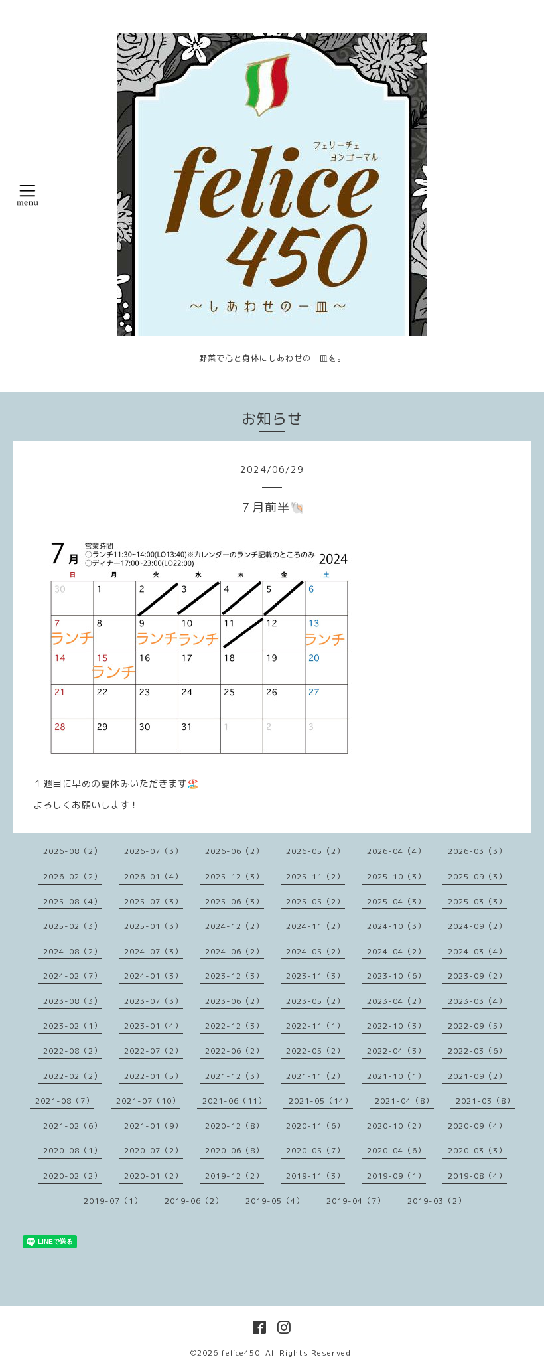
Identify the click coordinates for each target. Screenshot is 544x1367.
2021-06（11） (234, 1100)
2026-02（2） (72, 876)
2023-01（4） (153, 1025)
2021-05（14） (321, 1100)
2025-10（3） (396, 876)
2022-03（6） (477, 1050)
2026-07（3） (153, 851)
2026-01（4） (153, 876)
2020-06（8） (234, 1150)
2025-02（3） (72, 926)
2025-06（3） (234, 901)
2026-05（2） (315, 851)
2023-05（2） (315, 1001)
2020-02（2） (72, 1175)
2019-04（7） (355, 1200)
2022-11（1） (315, 1025)
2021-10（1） (396, 1076)
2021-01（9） (153, 1125)
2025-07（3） (153, 901)
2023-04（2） (396, 1001)
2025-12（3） (234, 876)
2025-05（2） (315, 901)
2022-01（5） (153, 1076)
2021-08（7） (64, 1100)
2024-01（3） (153, 975)
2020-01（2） (153, 1175)
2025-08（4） (72, 901)
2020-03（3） (477, 1150)
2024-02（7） (72, 975)
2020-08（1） (72, 1150)
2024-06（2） (234, 951)
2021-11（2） (315, 1076)
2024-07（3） (153, 951)
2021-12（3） (234, 1076)
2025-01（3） (153, 926)
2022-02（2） (72, 1076)
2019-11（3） (315, 1175)
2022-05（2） (315, 1050)
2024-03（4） (477, 951)
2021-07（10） (148, 1100)
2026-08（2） (72, 851)
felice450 (240, 1352)
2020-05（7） (315, 1150)
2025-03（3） (477, 901)
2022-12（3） (234, 1025)
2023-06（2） (234, 1001)
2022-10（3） (396, 1025)
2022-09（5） (477, 1025)
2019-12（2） (234, 1175)
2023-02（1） (72, 1025)
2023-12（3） (234, 975)
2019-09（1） (396, 1175)
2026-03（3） (477, 851)
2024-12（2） (234, 926)
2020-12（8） (234, 1125)
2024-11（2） (315, 926)
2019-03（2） (436, 1200)
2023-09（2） (477, 975)
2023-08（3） (72, 1001)
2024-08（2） (72, 951)
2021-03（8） (485, 1100)
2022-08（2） (72, 1050)
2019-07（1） (113, 1200)
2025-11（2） (315, 876)
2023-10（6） (396, 975)
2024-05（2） (315, 951)
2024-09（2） (477, 926)
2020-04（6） (396, 1150)
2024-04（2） (396, 951)
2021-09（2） (477, 1076)
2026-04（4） (396, 851)
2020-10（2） (396, 1125)
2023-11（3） (315, 975)
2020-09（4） (477, 1125)
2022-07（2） (153, 1050)
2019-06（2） (194, 1200)
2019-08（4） (477, 1175)
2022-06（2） (234, 1050)
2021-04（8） (404, 1100)
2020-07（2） (153, 1150)
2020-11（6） (315, 1125)
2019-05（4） (275, 1200)
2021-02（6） (72, 1125)
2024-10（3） (396, 926)
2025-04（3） (396, 901)
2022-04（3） (396, 1050)
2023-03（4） (477, 1001)
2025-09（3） (477, 876)
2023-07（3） (153, 1001)
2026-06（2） (234, 851)
